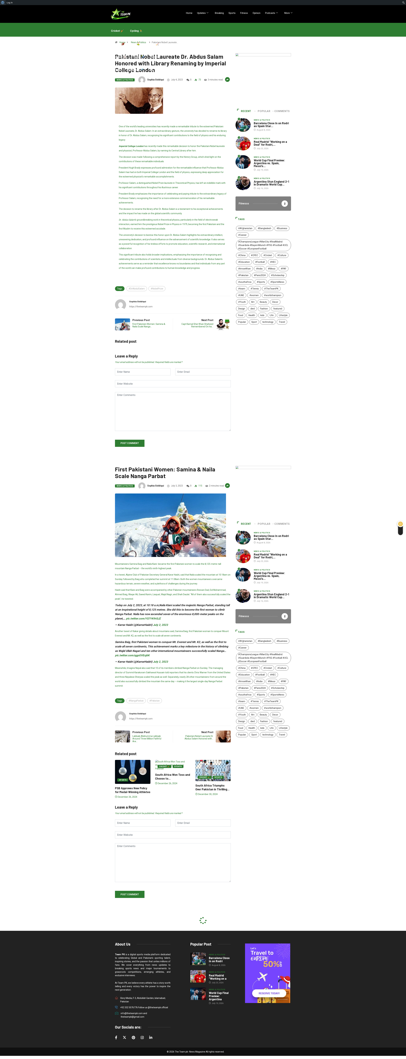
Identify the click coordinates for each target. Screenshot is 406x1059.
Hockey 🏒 (152, 43)
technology (267, 322)
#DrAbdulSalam (137, 288)
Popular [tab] (264, 111)
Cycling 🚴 (136, 30)
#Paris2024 (260, 275)
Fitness (244, 13)
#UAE (241, 295)
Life (272, 315)
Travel (282, 322)
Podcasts (270, 13)
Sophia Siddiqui (155, 79)
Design (241, 308)
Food (240, 315)
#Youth (242, 302)
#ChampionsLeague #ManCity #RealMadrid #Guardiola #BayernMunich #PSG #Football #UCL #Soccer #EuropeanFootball (263, 245)
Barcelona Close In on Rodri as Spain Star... (271, 124)
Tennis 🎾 (138, 56)
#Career (242, 235)
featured (277, 308)
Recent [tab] (246, 111)
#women (254, 295)
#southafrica (244, 282)
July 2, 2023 (160, 624)
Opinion (256, 13)
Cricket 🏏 (117, 30)
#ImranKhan (244, 268)
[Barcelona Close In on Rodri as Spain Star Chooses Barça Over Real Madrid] (198, 959)
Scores (115, 82)
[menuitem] (3, 2)
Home (189, 13)
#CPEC (254, 255)
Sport (254, 322)
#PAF (283, 268)
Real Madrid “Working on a (217, 977)
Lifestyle (283, 315)
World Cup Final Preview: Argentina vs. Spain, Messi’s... (269, 163)
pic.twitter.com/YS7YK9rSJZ (143, 618)
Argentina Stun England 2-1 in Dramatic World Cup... (271, 183)
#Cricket (267, 255)
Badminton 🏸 (135, 69)
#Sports (261, 282)
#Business (282, 228)
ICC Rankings (134, 82)
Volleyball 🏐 (118, 56)
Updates (201, 13)
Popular (242, 322)
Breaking (219, 13)
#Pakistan (243, 275)
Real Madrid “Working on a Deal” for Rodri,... (270, 143)
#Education (244, 262)
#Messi (271, 268)
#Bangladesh (264, 228)
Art (252, 302)
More (287, 13)
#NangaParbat (136, 700)
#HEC (273, 262)
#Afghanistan (245, 228)
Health (252, 315)
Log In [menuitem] (10, 2)
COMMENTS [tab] (282, 111)
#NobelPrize (157, 288)
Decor (275, 302)
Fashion (264, 308)
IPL (152, 69)
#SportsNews (277, 282)
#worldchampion (272, 295)
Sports (232, 13)
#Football (260, 262)
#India (259, 268)
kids (262, 315)
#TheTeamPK (271, 288)
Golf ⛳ (135, 43)
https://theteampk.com (141, 306)
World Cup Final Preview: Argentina (219, 996)
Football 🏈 (117, 43)
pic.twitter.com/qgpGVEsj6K (132, 655)
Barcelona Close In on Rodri (219, 959)
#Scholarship (277, 275)
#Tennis (255, 288)
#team (241, 288)
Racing (155, 56)
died (252, 308)
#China (242, 255)
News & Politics (262, 120)
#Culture (281, 255)
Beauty (263, 302)
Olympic (116, 69)
